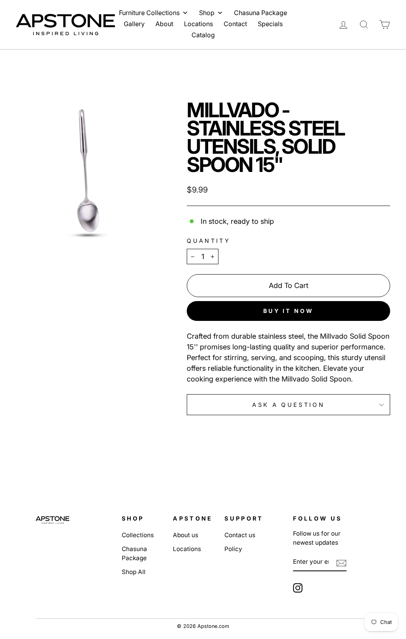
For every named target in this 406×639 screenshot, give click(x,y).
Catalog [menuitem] (203, 35)
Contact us (239, 535)
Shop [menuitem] (206, 13)
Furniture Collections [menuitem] (149, 13)
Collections (138, 535)
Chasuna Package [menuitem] (260, 13)
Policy (233, 549)
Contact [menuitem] (235, 24)
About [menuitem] (164, 24)
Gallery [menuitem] (134, 24)
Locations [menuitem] (198, 24)
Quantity (208, 240)
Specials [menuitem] (270, 24)
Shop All (134, 572)
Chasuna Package (134, 553)
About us (185, 535)
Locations (187, 549)
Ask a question (288, 404)
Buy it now (288, 310)
